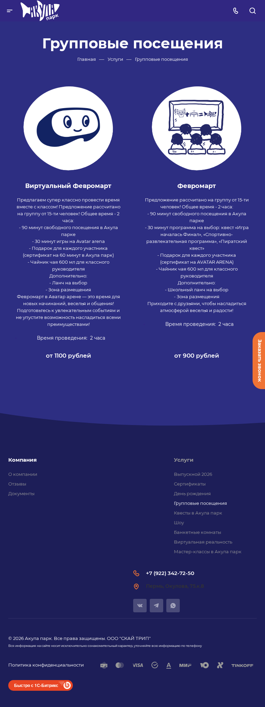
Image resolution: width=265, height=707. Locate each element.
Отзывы (17, 484)
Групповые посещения (200, 503)
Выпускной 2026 (193, 474)
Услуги (184, 459)
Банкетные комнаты (197, 532)
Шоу (179, 522)
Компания (22, 459)
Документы (21, 493)
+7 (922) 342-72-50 (170, 573)
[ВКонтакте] (140, 605)
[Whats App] (173, 605)
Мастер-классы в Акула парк (208, 551)
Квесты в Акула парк (198, 513)
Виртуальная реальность (203, 542)
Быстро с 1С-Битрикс (36, 685)
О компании (22, 474)
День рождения (192, 493)
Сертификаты (190, 484)
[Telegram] (156, 605)
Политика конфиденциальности (46, 665)
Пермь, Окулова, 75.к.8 (175, 586)
